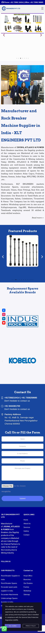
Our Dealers (28, 583)
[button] (4, 35)
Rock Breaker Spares (9, 583)
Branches (27, 579)
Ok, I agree (13, 626)
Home (26, 520)
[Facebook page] (3, 310)
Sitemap (27, 594)
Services (27, 527)
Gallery (26, 531)
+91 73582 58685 (36, 2)
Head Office (28, 576)
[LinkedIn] (3, 318)
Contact (26, 535)
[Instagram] (3, 314)
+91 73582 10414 (16, 2)
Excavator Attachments (9, 594)
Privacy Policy (31, 626)
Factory (26, 587)
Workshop (27, 591)
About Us (27, 523)
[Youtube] (3, 322)
